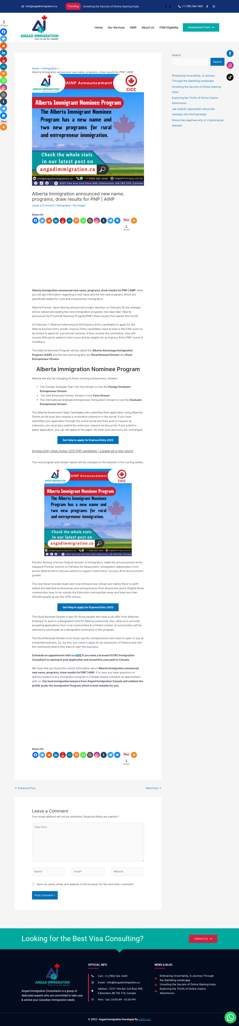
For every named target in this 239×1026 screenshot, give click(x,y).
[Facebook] (35, 221)
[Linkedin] (56, 221)
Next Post (153, 788)
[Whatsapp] (83, 221)
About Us (148, 27)
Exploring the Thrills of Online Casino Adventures (113, 6)
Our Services (116, 27)
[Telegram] (110, 221)
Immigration (64, 205)
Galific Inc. (145, 1019)
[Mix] (76, 221)
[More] (134, 221)
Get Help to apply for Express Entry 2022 (88, 440)
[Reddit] (49, 221)
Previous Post (25, 788)
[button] (170, 6)
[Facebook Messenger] (117, 221)
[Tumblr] (104, 221)
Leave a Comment (43, 205)
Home (99, 27)
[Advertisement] (88, 262)
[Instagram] (97, 221)
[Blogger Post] (90, 221)
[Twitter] (42, 221)
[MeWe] (69, 221)
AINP (133, 27)
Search (176, 55)
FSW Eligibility (169, 27)
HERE (78, 655)
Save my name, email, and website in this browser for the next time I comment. (85, 884)
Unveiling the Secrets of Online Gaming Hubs (188, 984)
